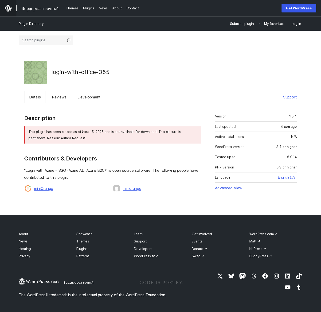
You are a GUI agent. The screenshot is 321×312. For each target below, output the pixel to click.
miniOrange (43, 188)
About (23, 234)
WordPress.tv (146, 256)
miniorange (132, 188)
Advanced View (228, 188)
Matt (254, 241)
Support (290, 97)
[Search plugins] (68, 40)
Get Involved (202, 234)
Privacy (24, 256)
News (23, 241)
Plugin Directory (31, 24)
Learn (138, 234)
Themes (82, 241)
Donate (199, 249)
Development (89, 97)
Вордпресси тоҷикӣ (79, 282)
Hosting (25, 249)
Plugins (81, 249)
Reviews (59, 97)
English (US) (287, 177)
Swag (198, 256)
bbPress (257, 249)
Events (197, 241)
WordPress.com (263, 234)
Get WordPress (299, 8)
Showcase (84, 234)
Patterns (83, 256)
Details (35, 97)
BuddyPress (260, 256)
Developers (143, 249)
